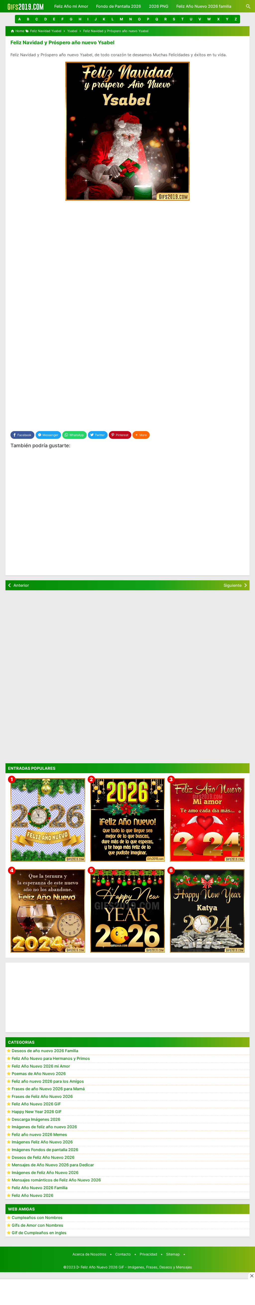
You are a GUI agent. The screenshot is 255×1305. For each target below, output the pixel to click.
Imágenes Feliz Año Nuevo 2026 (42, 1141)
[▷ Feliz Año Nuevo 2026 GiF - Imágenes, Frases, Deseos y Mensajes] (25, 6)
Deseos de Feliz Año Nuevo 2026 (43, 1157)
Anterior (21, 585)
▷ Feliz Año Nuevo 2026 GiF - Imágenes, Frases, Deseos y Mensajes (134, 1267)
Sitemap (173, 1254)
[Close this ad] (251, 1275)
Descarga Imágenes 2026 (36, 1119)
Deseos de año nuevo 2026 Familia (45, 1050)
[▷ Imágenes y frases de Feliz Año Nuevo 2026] (127, 820)
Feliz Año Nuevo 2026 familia (203, 6)
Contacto (123, 1254)
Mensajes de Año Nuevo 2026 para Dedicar (53, 1164)
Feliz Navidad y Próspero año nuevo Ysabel (62, 42)
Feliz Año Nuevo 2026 (32, 1195)
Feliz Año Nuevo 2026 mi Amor (41, 1066)
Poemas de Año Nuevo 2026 (39, 1073)
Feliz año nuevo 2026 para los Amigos (48, 1081)
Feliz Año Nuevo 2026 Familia (39, 1187)
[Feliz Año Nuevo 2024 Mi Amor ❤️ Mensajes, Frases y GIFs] (207, 820)
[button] (19, 19)
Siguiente (233, 585)
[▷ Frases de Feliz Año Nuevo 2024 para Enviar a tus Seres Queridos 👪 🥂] (47, 911)
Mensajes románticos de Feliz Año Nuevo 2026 (56, 1179)
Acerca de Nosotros (89, 1254)
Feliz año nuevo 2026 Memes (39, 1134)
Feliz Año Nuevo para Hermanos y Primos (51, 1058)
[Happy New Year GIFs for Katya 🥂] (207, 911)
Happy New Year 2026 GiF (37, 1111)
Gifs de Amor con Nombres (37, 1225)
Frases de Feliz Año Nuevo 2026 (42, 1096)
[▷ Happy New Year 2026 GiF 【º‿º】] (127, 911)
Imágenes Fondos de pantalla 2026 (45, 1149)
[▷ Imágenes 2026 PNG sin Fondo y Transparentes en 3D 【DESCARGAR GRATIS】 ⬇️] (47, 820)
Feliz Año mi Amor (71, 6)
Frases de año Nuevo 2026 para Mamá (48, 1088)
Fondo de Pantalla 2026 (118, 6)
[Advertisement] (127, 242)
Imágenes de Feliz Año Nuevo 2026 (45, 1172)
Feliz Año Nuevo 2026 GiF (36, 1103)
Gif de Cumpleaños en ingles (39, 1232)
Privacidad (148, 1254)
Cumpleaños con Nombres (37, 1217)
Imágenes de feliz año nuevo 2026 (44, 1126)
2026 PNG (158, 6)
